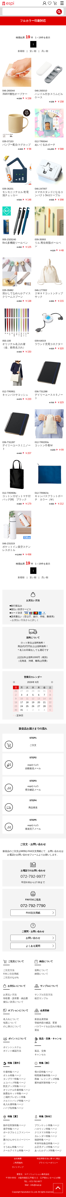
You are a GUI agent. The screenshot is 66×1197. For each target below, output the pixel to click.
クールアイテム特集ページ (16, 1150)
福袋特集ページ (42, 1139)
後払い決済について (13, 1002)
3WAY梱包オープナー (14, 94)
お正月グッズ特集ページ (47, 1147)
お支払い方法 (10, 994)
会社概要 (18, 1158)
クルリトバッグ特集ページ (16, 1100)
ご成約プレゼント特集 (14, 1097)
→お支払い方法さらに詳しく (24, 620)
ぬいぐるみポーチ (45, 144)
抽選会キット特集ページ (15, 1093)
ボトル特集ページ (12, 1075)
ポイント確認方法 (12, 1050)
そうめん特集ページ (13, 1147)
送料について (41, 970)
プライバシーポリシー (48, 1163)
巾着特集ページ (11, 1071)
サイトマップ (18, 1167)
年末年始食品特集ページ (47, 1143)
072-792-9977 (33, 876)
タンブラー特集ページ (14, 1079)
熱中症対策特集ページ (14, 1125)
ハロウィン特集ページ (46, 1129)
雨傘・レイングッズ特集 (47, 1079)
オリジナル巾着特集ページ (16, 1090)
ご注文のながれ (11, 977)
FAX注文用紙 (33, 912)
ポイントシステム (12, 1047)
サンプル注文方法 (44, 994)
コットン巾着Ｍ (44, 445)
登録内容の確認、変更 (46, 1022)
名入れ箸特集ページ (13, 1104)
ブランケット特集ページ (47, 1125)
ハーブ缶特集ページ (13, 1108)
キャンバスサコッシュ (15, 394)
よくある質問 (33, 945)
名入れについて (11, 1019)
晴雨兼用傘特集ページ (46, 1075)
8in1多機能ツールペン (15, 242)
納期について (41, 973)
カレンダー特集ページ (46, 1136)
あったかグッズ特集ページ (48, 1150)
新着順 (21, 51)
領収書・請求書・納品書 (15, 998)
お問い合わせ (33, 938)
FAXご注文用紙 (11, 973)
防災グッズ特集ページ (14, 1086)
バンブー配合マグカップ (16, 144)
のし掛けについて (12, 1026)
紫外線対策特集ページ (46, 1082)
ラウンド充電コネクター (49, 344)
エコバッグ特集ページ (14, 1082)
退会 (37, 1030)
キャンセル (40, 1054)
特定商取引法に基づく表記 (48, 1158)
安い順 (33, 51)
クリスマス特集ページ (46, 1132)
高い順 (44, 51)
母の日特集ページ (44, 1071)
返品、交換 (40, 1050)
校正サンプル (41, 998)
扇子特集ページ (11, 1129)
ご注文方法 (8, 970)
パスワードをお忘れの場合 (48, 1026)
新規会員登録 (41, 1019)
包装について (10, 1022)
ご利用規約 (18, 1163)
